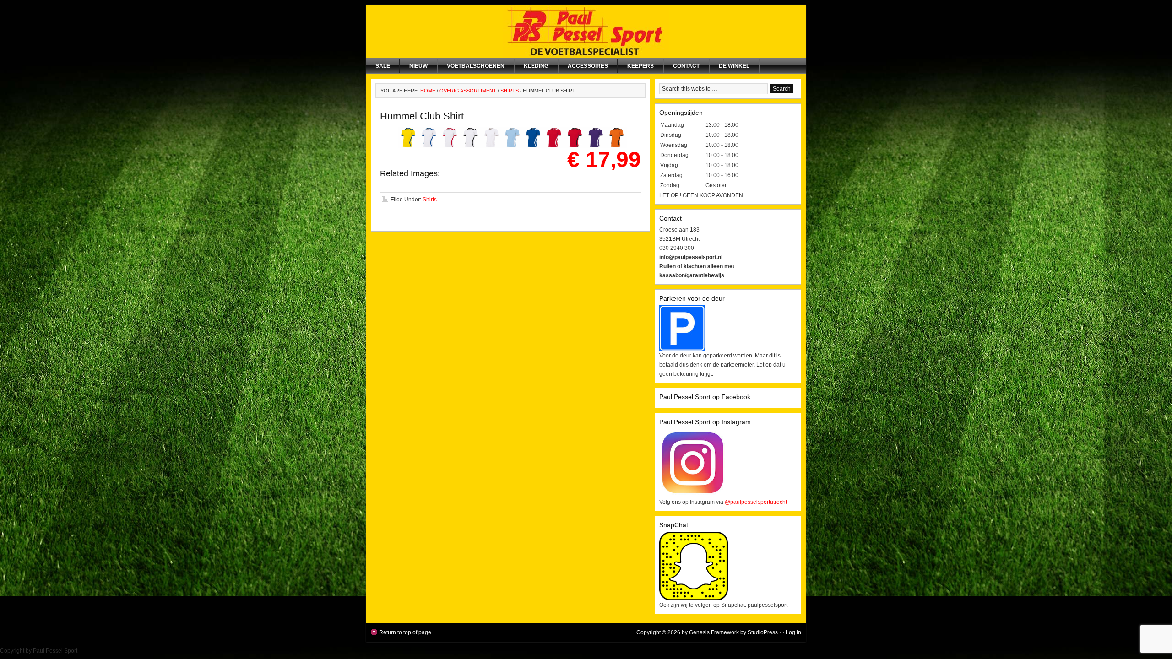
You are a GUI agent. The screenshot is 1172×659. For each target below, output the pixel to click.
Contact (686, 66)
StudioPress (763, 632)
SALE (382, 66)
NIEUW (418, 66)
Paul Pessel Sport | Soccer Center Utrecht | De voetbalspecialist (586, 31)
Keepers (640, 66)
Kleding (536, 66)
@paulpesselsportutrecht (756, 502)
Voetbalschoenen (476, 66)
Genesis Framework (714, 632)
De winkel (734, 66)
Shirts (430, 199)
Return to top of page (405, 632)
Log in (793, 632)
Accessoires (588, 66)
